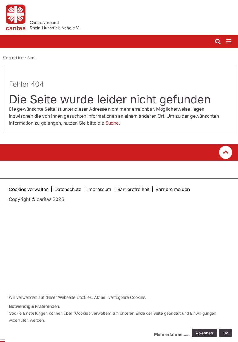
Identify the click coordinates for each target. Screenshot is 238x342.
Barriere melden (173, 189)
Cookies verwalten (28, 189)
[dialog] (121, 316)
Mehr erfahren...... (172, 334)
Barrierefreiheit (133, 189)
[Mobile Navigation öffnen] (229, 41)
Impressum (99, 189)
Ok (225, 332)
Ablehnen (204, 332)
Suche (112, 123)
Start (31, 57)
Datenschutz (68, 189)
